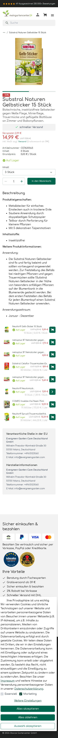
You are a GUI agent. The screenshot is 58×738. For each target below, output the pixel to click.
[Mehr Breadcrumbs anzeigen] (4, 32)
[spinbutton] (13, 181)
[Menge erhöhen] (22, 181)
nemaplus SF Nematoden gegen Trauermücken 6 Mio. (28, 340)
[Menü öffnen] (52, 15)
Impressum (8, 680)
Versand (22, 142)
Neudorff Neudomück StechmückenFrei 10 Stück (24, 388)
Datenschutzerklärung (28, 688)
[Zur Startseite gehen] (17, 14)
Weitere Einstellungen (27, 700)
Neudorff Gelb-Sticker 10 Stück (27, 326)
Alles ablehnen (27, 717)
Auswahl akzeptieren (27, 726)
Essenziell (11, 694)
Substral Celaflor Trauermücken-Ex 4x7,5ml (29, 364)
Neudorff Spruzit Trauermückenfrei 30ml (29, 414)
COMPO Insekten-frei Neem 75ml (28, 401)
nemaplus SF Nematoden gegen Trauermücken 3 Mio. (28, 352)
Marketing (30, 694)
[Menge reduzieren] (6, 181)
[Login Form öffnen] (37, 15)
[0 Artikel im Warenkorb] (45, 15)
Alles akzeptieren (28, 708)
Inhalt (5, 167)
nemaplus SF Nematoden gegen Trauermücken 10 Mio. (28, 377)
